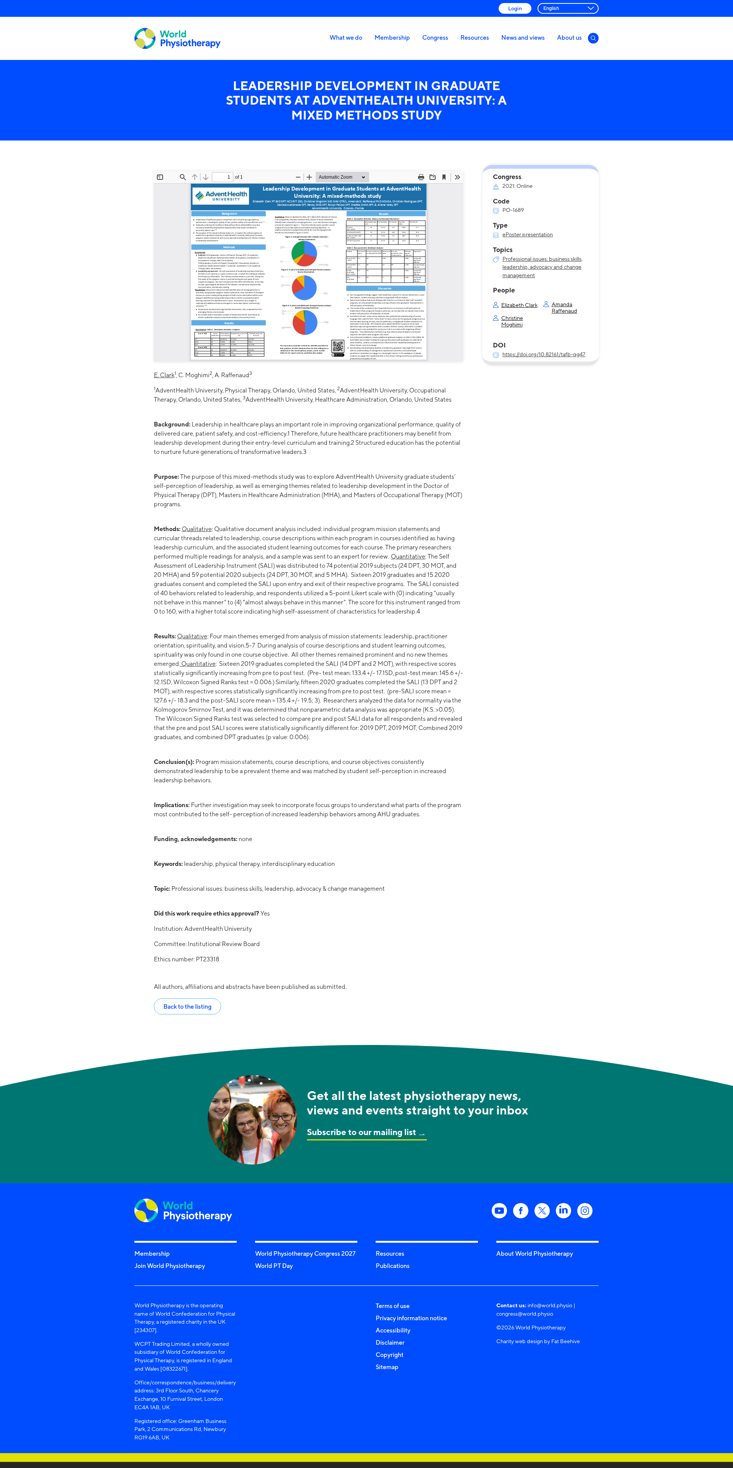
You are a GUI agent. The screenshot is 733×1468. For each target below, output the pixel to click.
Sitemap (387, 1367)
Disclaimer (390, 1342)
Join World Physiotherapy (169, 1265)
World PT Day (274, 1265)
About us (569, 37)
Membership (392, 37)
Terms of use (393, 1306)
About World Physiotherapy (534, 1253)
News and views (523, 37)
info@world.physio (550, 1305)
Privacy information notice (411, 1318)
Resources (474, 37)
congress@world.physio (524, 1313)
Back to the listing (187, 1006)
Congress (435, 37)
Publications (393, 1265)
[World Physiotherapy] (177, 38)
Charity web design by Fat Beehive (538, 1341)
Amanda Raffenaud (564, 307)
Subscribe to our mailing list (361, 1132)
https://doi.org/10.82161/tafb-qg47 (543, 354)
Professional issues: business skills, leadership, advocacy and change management (542, 266)
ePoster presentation (527, 234)
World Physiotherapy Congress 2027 (305, 1253)
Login (515, 8)
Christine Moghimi (512, 321)
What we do (345, 37)
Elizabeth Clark (519, 305)
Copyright (390, 1354)
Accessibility (393, 1330)
